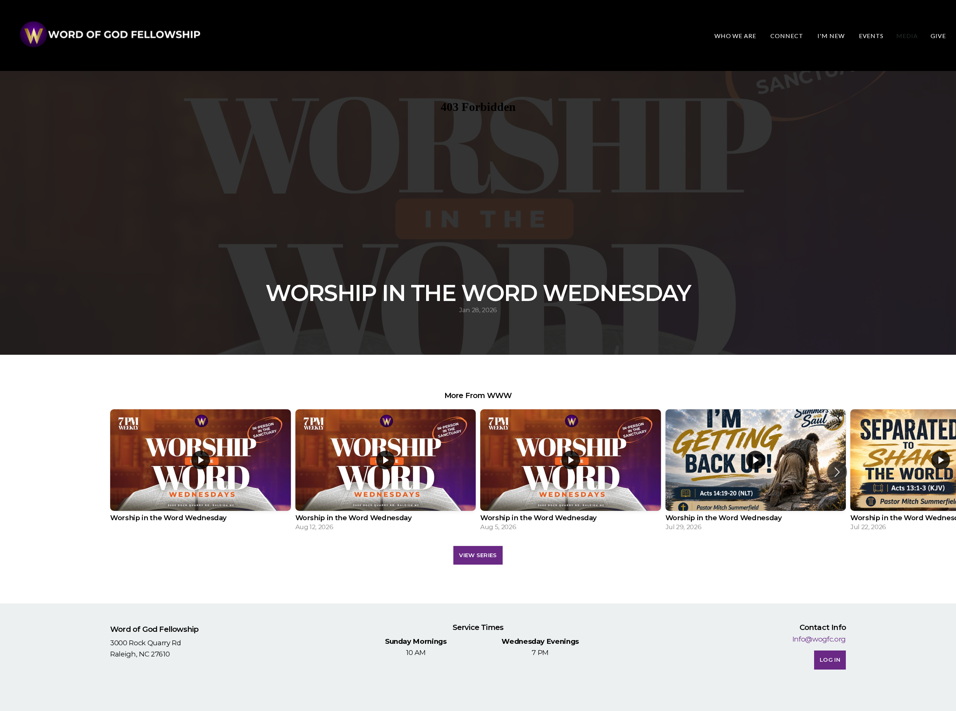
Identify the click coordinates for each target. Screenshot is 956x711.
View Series (478, 555)
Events (871, 35)
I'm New (831, 35)
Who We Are (736, 35)
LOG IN (830, 659)
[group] (200, 472)
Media (907, 35)
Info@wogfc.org (819, 639)
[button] (837, 472)
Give (938, 35)
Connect (787, 35)
